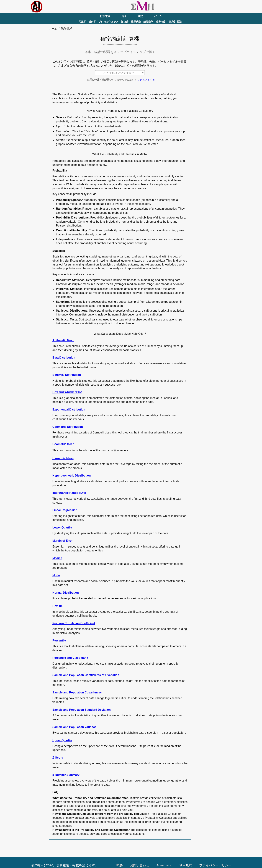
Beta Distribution (63, 357)
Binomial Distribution (66, 374)
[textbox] (120, 72)
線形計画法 (175, 21)
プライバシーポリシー (215, 865)
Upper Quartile (62, 740)
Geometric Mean (63, 444)
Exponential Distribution (68, 409)
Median (57, 558)
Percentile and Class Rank (70, 657)
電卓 (124, 16)
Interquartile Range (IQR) (69, 492)
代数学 (82, 21)
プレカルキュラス (109, 21)
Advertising (164, 865)
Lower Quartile (62, 527)
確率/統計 (161, 21)
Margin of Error (62, 540)
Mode (56, 575)
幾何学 (92, 21)
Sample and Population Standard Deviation (81, 709)
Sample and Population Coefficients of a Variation (85, 675)
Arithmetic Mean (63, 340)
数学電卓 (105, 16)
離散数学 (148, 21)
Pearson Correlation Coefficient (73, 623)
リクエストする (146, 79)
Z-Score (57, 757)
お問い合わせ (139, 865)
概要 (119, 865)
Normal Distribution (65, 592)
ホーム (53, 28)
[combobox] (120, 72)
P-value (57, 605)
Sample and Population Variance (74, 726)
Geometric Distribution (67, 426)
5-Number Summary (65, 774)
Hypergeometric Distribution (71, 475)
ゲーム (158, 16)
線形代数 (136, 21)
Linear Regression (64, 510)
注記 (140, 16)
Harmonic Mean (63, 458)
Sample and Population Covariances (77, 692)
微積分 (125, 21)
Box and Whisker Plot (67, 392)
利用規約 (185, 865)
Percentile (59, 640)
